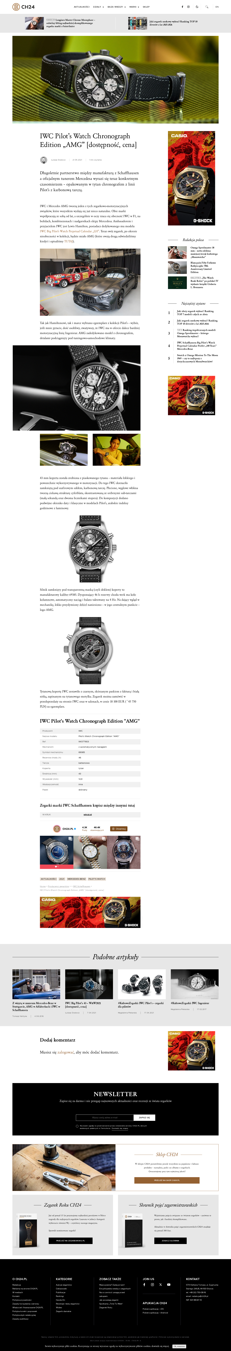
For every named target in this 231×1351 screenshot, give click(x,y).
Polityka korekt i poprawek (24, 1311)
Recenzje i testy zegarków (68, 1304)
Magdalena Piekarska (127, 1013)
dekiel (83, 605)
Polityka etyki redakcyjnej (24, 1315)
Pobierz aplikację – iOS (153, 1309)
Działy (97, 7)
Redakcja (16, 1285)
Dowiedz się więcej (120, 1128)
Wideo (59, 1308)
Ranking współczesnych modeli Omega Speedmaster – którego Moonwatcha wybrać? (196, 333)
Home (43, 886)
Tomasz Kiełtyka (19, 1016)
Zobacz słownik (170, 1241)
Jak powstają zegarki (108, 1300)
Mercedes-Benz (77, 879)
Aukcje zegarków (64, 1285)
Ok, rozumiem (179, 1346)
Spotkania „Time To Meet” (111, 1304)
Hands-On (60, 1300)
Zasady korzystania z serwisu (25, 1304)
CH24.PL (23, 7)
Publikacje (60, 1292)
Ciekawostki (61, 1289)
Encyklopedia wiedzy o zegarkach (115, 1289)
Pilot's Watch (97, 879)
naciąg (78, 599)
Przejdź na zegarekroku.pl (70, 1241)
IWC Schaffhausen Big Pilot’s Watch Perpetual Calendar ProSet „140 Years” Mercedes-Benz (197, 346)
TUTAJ (68, 241)
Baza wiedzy (115, 7)
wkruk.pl (88, 815)
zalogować (66, 1052)
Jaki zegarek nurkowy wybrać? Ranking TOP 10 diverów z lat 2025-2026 (197, 322)
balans (88, 599)
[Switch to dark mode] (197, 6)
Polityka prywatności (22, 1300)
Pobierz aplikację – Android (155, 1313)
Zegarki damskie (63, 1311)
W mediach (17, 1292)
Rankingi (60, 1296)
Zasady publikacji (20, 1319)
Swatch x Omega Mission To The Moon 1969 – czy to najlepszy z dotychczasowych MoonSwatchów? (197, 358)
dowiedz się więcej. (160, 1346)
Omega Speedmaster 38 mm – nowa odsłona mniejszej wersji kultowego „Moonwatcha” (204, 252)
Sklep (146, 7)
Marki (132, 7)
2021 (61, 879)
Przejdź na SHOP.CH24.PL (167, 1180)
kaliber (64, 594)
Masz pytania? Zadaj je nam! (112, 1285)
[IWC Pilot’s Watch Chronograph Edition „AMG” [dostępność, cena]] (115, 80)
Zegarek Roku (105, 1308)
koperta (53, 478)
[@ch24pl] (57, 829)
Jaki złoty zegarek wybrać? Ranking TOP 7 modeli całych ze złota (195, 313)
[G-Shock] (90, 912)
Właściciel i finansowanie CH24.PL (27, 1308)
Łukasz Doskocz (58, 160)
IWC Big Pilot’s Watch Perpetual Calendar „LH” (69, 231)
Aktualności (82, 7)
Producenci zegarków (58, 886)
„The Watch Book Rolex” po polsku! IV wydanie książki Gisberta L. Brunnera (204, 282)
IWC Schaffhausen (81, 886)
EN (217, 7)
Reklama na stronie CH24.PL (25, 1289)
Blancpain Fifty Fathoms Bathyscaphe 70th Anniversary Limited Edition (203, 267)
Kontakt (15, 1296)
